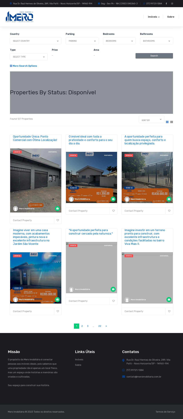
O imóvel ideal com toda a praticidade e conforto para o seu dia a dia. (91, 140)
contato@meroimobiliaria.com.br (144, 376)
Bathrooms (146, 34)
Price (55, 50)
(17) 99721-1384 (154, 3)
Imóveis (79, 359)
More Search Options (25, 66)
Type (13, 50)
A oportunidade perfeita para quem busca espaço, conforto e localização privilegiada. (145, 140)
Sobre (170, 16)
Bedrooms (109, 34)
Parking (70, 34)
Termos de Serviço (165, 411)
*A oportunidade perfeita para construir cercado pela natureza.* (91, 231)
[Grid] (167, 122)
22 (99, 326)
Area (96, 50)
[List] (171, 122)
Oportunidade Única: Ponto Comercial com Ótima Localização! (35, 138)
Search (154, 55)
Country (14, 34)
